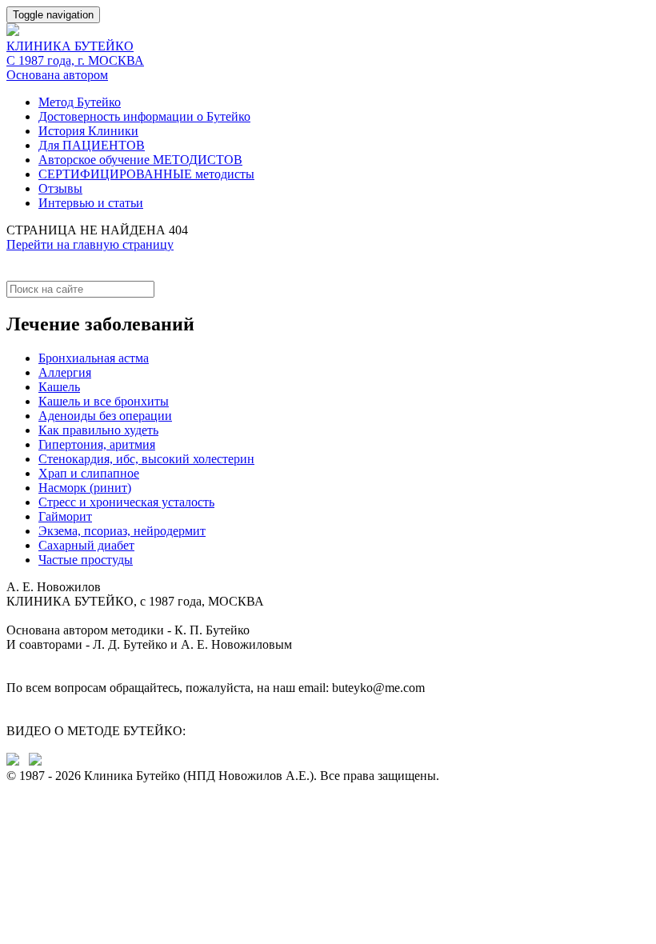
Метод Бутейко (79, 102)
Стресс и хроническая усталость (126, 502)
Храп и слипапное (88, 473)
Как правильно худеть (98, 430)
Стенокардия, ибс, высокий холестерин (146, 459)
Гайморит (65, 516)
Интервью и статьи (90, 203)
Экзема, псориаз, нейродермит (122, 531)
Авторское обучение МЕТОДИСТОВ (140, 159)
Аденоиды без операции (105, 415)
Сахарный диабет (86, 545)
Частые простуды (85, 559)
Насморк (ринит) (84, 487)
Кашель (59, 387)
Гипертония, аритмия (96, 444)
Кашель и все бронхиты (103, 401)
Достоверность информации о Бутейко (144, 116)
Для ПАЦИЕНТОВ (91, 145)
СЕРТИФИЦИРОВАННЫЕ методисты (146, 174)
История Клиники (88, 131)
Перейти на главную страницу (90, 244)
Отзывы (60, 188)
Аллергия (64, 372)
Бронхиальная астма (93, 358)
